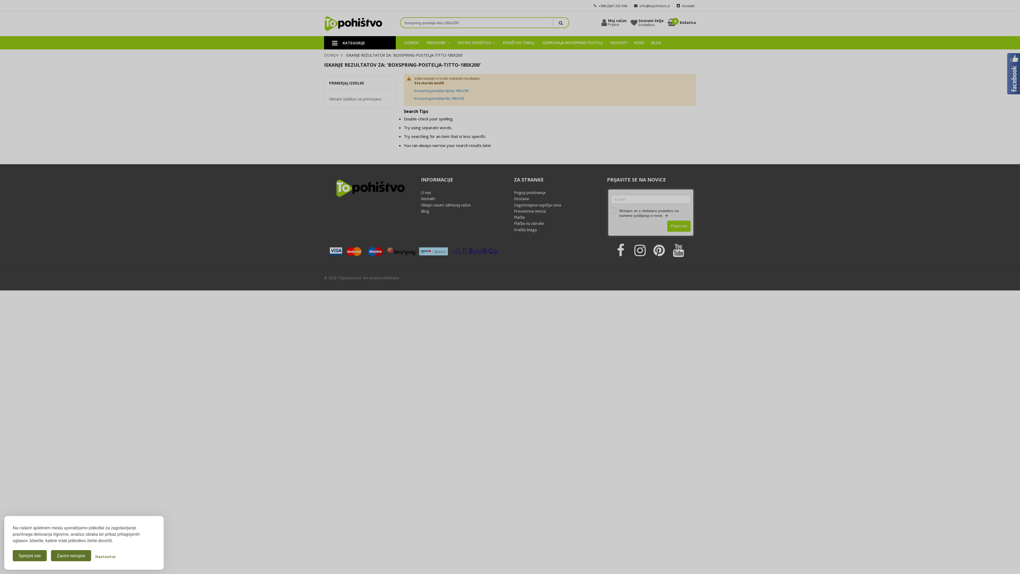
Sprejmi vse (30, 556)
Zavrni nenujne (71, 556)
